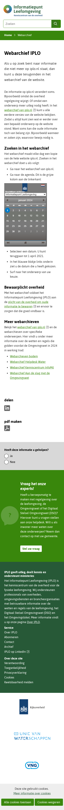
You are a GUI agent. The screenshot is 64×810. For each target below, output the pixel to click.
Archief (8, 646)
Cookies (9, 677)
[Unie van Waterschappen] (32, 736)
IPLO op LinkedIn (17, 651)
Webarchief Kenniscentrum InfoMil (32, 367)
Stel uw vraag (31, 548)
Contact (9, 641)
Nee (12, 461)
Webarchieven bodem (24, 356)
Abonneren (11, 637)
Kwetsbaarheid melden (18, 682)
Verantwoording (14, 663)
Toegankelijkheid (15, 667)
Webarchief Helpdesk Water (28, 361)
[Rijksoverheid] (32, 707)
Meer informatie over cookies (32, 793)
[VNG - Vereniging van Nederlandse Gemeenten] (32, 765)
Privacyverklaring (15, 672)
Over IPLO (33, 622)
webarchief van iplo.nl (20, 110)
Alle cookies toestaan (17, 802)
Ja (11, 455)
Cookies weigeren (49, 802)
